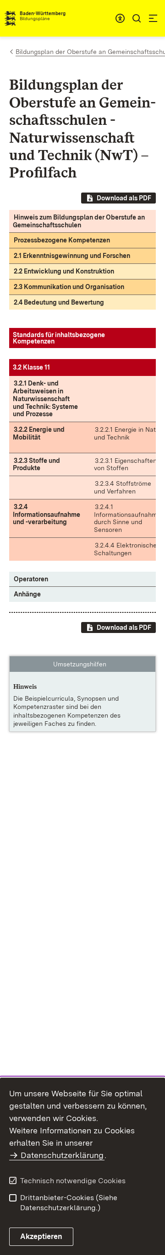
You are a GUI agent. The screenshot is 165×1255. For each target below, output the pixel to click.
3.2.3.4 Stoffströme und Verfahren (122, 487)
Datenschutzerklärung (62, 1155)
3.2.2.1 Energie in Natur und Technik (128, 433)
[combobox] (120, 18)
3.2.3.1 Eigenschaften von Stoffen (125, 464)
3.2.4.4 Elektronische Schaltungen (125, 549)
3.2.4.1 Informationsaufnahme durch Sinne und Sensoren (127, 518)
